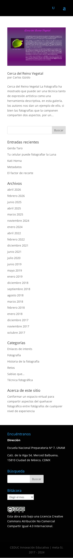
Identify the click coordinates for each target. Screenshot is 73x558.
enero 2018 (15, 314)
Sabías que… (16, 374)
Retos (11, 368)
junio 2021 (14, 252)
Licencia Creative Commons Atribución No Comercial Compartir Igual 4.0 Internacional (35, 521)
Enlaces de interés (19, 349)
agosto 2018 (15, 295)
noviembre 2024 (18, 221)
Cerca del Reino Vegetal (25, 73)
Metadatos (14, 167)
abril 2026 (14, 189)
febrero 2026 (16, 196)
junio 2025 (14, 202)
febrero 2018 (16, 307)
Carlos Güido (21, 77)
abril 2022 (14, 233)
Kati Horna (14, 161)
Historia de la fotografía (23, 361)
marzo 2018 (15, 301)
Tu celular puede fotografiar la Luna (31, 154)
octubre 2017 (16, 332)
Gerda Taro (15, 148)
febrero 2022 (16, 239)
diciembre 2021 (17, 245)
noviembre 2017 (18, 326)
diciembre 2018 (17, 283)
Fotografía (14, 355)
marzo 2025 (15, 214)
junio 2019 (14, 264)
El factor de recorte (20, 173)
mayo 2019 (14, 270)
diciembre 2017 (17, 320)
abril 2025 (14, 208)
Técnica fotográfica (20, 380)
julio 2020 (13, 258)
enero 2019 (15, 276)
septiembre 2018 (18, 289)
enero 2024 (15, 227)
